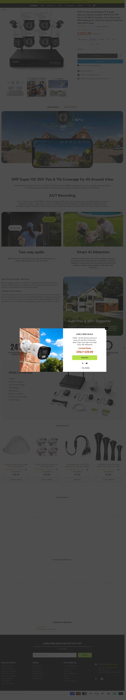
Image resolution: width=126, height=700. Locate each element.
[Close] (106, 328)
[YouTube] (87, 363)
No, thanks (85, 368)
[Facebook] (83, 363)
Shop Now (84, 357)
